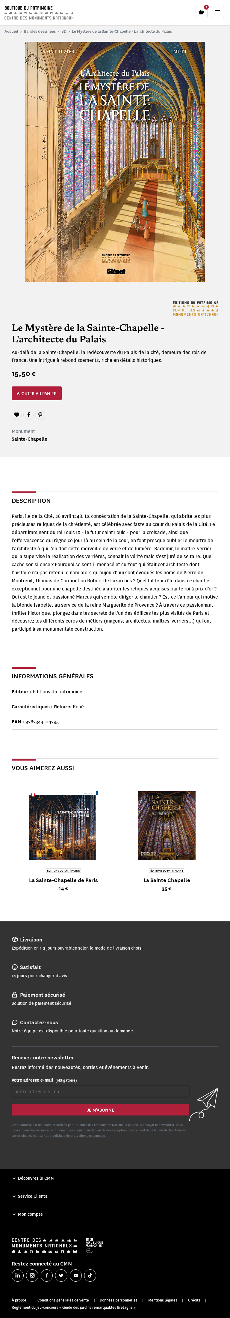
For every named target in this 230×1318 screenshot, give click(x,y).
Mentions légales (162, 1300)
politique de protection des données (78, 1135)
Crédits (194, 1300)
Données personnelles (118, 1300)
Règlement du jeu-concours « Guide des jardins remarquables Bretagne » (74, 1307)
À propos (19, 1300)
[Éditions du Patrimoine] (195, 308)
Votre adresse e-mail (44, 1080)
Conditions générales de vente (63, 1300)
